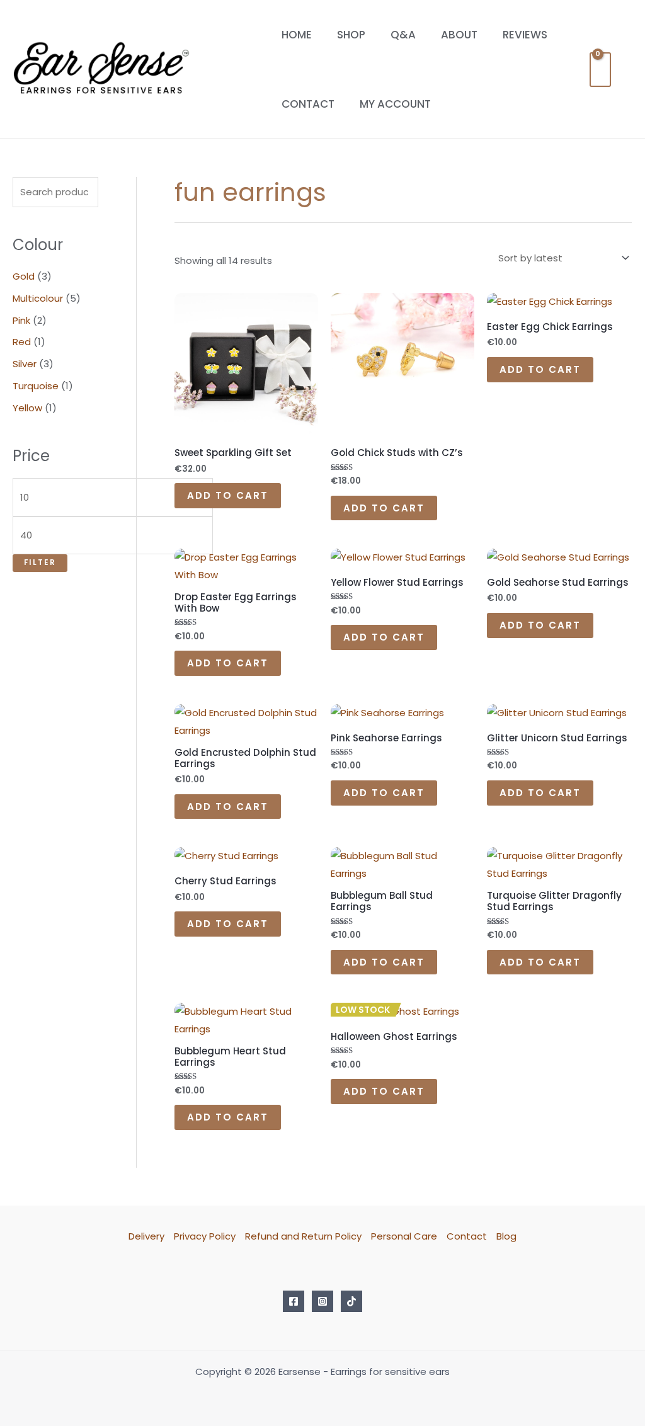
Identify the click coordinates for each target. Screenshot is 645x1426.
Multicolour (38, 298)
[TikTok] (351, 1301)
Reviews (525, 34)
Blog (506, 1236)
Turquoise (36, 385)
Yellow (27, 407)
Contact (308, 103)
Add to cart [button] (227, 495)
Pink (21, 320)
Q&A (403, 34)
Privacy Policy (205, 1236)
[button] (628, 69)
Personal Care (404, 1236)
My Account (395, 103)
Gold (24, 276)
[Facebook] (293, 1301)
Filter (40, 562)
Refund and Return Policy (303, 1236)
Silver (25, 363)
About (459, 34)
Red (22, 341)
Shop (351, 34)
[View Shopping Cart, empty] (600, 69)
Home (297, 34)
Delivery (146, 1236)
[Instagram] (322, 1301)
